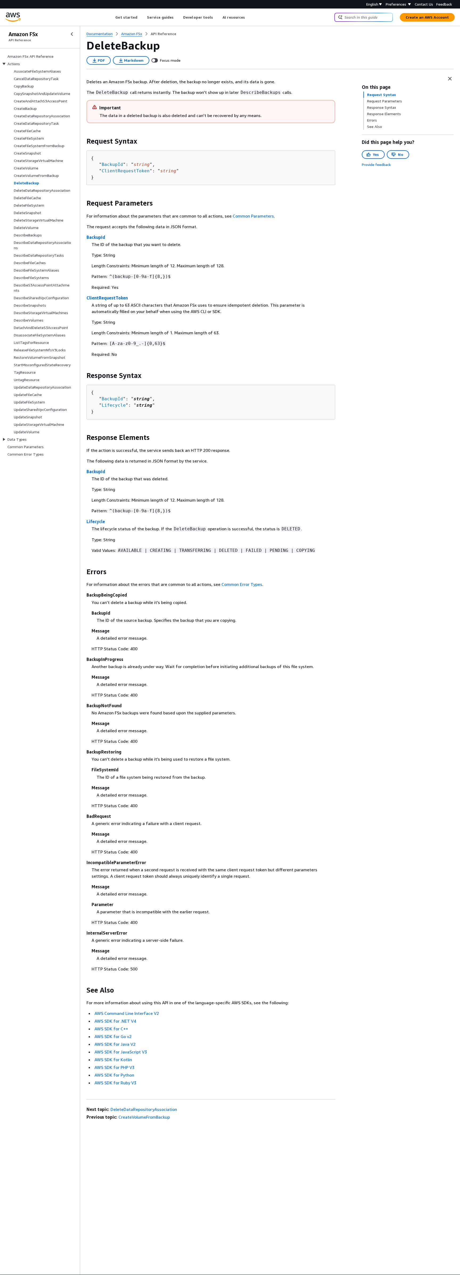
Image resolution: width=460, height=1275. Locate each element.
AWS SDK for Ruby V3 (115, 1082)
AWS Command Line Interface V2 (127, 1013)
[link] (163, 33)
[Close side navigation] (72, 34)
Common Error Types (241, 584)
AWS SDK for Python (114, 1075)
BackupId (112, 164)
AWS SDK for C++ (111, 1028)
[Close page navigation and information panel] (450, 78)
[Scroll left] (111, 17)
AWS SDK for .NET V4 (115, 1021)
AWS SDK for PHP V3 (114, 1067)
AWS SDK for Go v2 (113, 1036)
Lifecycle (114, 405)
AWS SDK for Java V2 (115, 1044)
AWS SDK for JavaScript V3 (121, 1052)
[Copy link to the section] (82, 141)
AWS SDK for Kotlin (113, 1059)
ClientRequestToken (126, 170)
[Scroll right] (249, 17)
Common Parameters (253, 216)
